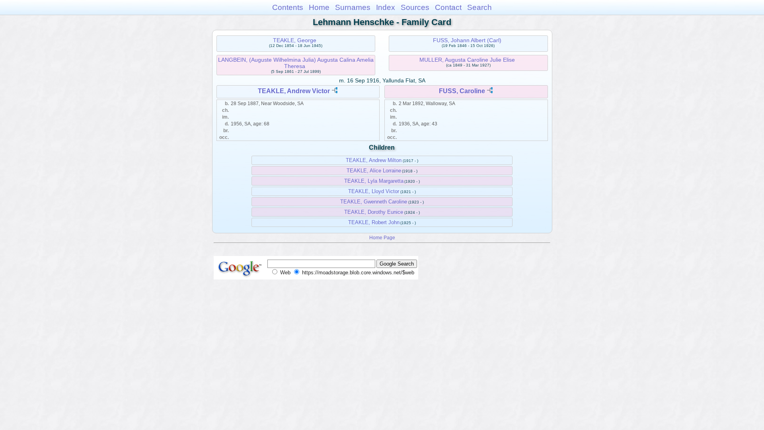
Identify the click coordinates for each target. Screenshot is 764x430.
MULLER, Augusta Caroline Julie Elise (467, 60)
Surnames (352, 7)
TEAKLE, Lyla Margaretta (373, 181)
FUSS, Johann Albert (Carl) (467, 40)
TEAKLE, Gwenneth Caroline (373, 202)
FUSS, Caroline (462, 91)
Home (319, 7)
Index (385, 7)
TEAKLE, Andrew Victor (294, 91)
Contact (448, 7)
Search (479, 7)
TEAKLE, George (294, 40)
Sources (415, 7)
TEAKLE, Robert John (374, 222)
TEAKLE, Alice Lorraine (374, 171)
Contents (287, 7)
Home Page (382, 237)
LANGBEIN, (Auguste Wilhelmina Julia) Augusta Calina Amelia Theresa (296, 63)
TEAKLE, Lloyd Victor (373, 191)
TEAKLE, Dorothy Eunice (373, 212)
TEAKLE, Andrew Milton (373, 160)
